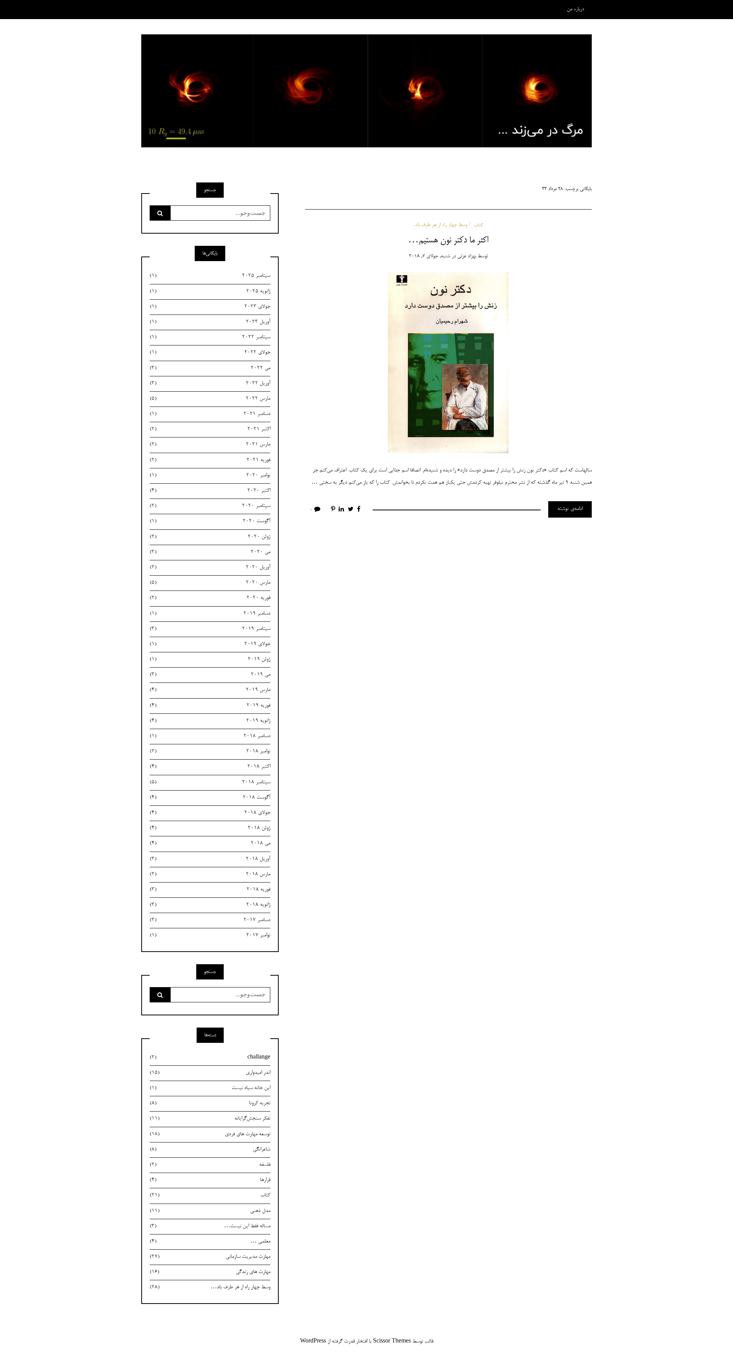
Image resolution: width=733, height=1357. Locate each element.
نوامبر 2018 (210, 752)
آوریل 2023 (210, 322)
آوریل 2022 (210, 384)
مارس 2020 (210, 583)
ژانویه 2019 (210, 721)
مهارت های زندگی (210, 1272)
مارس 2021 (210, 445)
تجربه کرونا (210, 1103)
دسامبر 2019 (210, 614)
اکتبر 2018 (210, 767)
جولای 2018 (210, 813)
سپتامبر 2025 (210, 276)
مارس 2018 (210, 874)
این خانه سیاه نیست (210, 1088)
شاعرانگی (210, 1150)
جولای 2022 (210, 353)
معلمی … (210, 1242)
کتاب (478, 225)
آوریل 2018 (210, 859)
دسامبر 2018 (210, 736)
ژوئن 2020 (210, 537)
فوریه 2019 (210, 706)
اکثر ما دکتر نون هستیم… (448, 240)
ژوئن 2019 (210, 660)
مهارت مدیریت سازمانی (210, 1257)
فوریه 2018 (210, 890)
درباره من (575, 9)
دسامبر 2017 (210, 920)
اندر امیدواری (210, 1073)
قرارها (210, 1180)
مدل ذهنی (210, 1211)
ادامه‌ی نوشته (570, 509)
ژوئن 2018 (210, 828)
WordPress (313, 1342)
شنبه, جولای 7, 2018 (429, 256)
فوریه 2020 (210, 598)
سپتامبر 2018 (210, 782)
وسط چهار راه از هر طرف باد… (210, 1287)
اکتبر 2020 (210, 491)
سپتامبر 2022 (210, 337)
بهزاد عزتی (466, 256)
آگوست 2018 (210, 798)
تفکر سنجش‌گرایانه (210, 1119)
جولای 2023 (210, 307)
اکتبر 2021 (210, 429)
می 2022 (210, 368)
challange (210, 1058)
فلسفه (210, 1165)
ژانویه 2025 (210, 292)
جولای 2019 (210, 644)
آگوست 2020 (210, 521)
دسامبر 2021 (210, 414)
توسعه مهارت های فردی (210, 1134)
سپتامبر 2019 (210, 629)
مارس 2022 (210, 399)
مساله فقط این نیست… (210, 1226)
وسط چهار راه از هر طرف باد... (440, 225)
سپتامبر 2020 (210, 506)
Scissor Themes (392, 1342)
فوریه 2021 (210, 460)
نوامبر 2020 (210, 476)
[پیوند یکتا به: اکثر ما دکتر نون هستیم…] (448, 364)
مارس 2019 (210, 690)
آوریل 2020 (210, 568)
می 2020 (210, 552)
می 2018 (210, 844)
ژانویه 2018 (210, 905)
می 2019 (210, 675)
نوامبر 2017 (210, 936)
